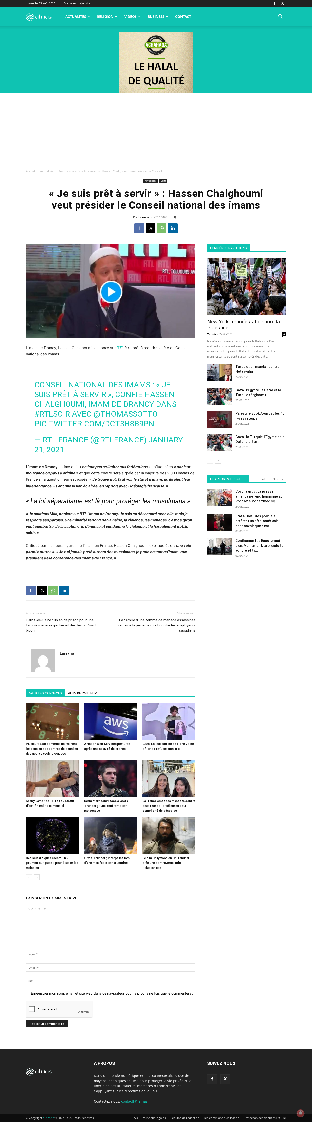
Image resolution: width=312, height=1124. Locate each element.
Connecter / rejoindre (77, 3)
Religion (105, 16)
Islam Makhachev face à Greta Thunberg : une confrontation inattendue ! (106, 805)
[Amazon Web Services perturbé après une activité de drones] (110, 721)
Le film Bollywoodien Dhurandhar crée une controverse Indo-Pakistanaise (165, 863)
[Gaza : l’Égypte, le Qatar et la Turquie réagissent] (219, 396)
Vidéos (130, 16)
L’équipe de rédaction (184, 1118)
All (263, 479)
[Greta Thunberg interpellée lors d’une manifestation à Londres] (110, 835)
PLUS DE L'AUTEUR (82, 693)
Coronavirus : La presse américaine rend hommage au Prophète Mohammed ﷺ (259, 496)
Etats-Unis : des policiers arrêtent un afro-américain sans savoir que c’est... (257, 521)
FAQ (135, 1118)
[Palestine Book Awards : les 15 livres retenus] (219, 419)
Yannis (211, 334)
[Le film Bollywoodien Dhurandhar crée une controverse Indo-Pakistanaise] (168, 835)
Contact (183, 16)
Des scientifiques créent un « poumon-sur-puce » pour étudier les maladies (52, 863)
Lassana (143, 217)
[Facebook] (274, 3)
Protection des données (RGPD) (265, 1118)
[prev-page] (29, 877)
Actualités (75, 16)
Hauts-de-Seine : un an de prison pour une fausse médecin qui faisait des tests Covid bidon (61, 625)
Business (156, 16)
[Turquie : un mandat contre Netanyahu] (219, 372)
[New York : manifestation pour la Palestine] (246, 286)
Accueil (31, 171)
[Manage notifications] (300, 1113)
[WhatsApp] (161, 228)
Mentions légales (154, 1118)
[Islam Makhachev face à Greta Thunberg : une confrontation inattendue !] (110, 778)
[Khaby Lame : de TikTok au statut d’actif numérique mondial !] (52, 778)
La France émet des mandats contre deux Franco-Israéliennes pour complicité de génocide (168, 805)
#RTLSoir (52, 414)
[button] (280, 17)
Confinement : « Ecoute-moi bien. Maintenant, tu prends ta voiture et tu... (259, 545)
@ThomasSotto (125, 414)
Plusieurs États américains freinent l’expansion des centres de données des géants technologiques (52, 748)
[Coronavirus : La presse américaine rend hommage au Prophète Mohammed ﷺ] (219, 497)
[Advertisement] (156, 130)
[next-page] (37, 877)
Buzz (61, 171)
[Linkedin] (173, 228)
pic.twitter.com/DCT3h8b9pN (94, 423)
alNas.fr (48, 1118)
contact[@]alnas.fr (136, 1101)
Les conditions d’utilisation (221, 1118)
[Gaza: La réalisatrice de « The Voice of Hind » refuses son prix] (168, 721)
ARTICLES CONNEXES (45, 693)
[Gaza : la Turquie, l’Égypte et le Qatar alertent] (219, 442)
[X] (282, 3)
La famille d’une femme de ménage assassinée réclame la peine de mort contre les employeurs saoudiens (156, 625)
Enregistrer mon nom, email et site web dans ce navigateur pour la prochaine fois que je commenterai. (112, 993)
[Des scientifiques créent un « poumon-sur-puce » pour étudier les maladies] (52, 835)
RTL (120, 347)
